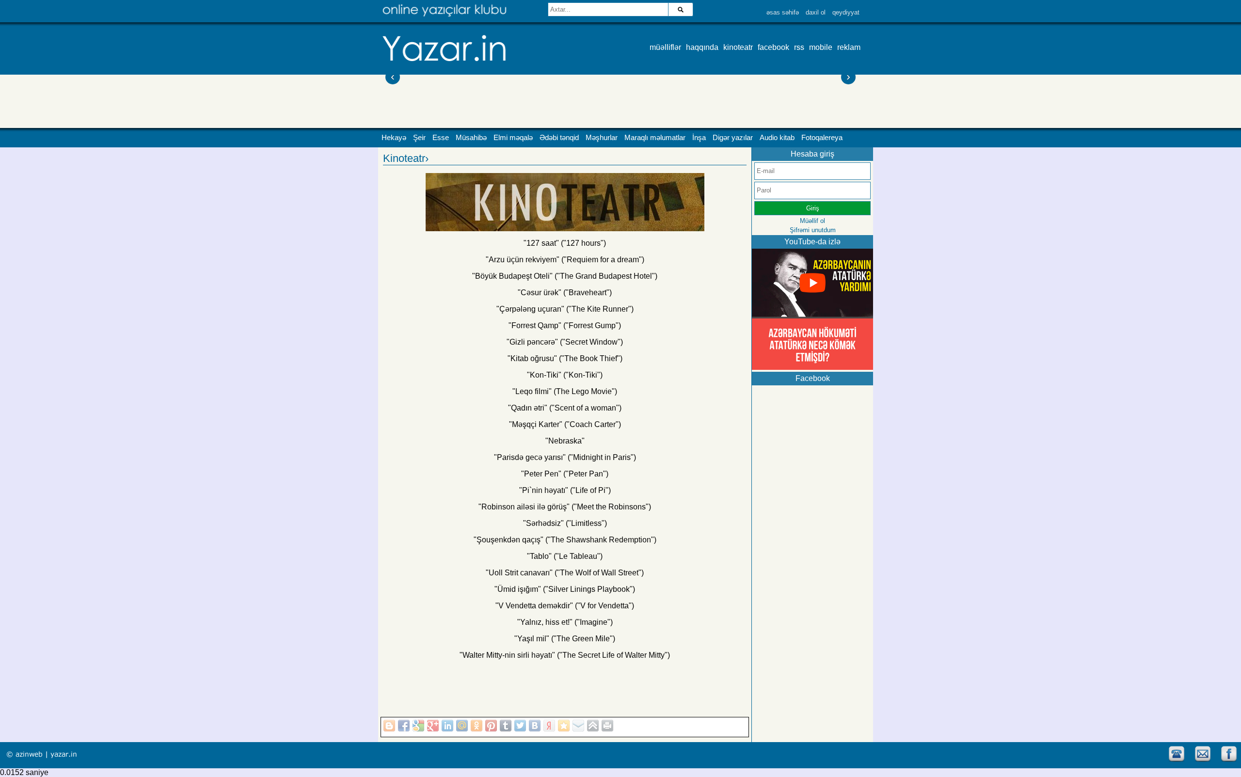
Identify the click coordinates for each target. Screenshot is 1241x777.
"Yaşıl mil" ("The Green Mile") (564, 638)
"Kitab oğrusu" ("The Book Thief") (565, 358)
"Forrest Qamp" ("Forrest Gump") (565, 325)
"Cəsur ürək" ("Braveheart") (565, 292)
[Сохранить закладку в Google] (418, 725)
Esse (440, 138)
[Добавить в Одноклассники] (476, 725)
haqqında (702, 47)
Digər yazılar (733, 138)
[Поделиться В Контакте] (535, 725)
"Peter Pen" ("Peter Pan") (564, 474)
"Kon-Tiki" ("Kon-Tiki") (565, 375)
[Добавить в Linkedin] (447, 725)
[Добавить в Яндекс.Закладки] (549, 725)
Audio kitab (777, 138)
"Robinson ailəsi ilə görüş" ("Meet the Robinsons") (564, 507)
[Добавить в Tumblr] (505, 725)
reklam (848, 47)
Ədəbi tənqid (559, 138)
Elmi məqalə (513, 138)
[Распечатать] (607, 725)
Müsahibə (471, 138)
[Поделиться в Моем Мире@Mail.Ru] (462, 725)
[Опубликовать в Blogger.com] (389, 725)
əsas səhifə (782, 12)
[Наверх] (593, 725)
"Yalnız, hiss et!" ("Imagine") (565, 622)
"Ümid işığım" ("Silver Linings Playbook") (564, 589)
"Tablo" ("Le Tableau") (565, 556)
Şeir (419, 138)
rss (799, 47)
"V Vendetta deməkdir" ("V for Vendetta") (564, 606)
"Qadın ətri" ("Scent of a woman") (564, 408)
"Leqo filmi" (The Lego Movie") (564, 391)
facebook (773, 47)
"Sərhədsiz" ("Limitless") (565, 523)
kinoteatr (738, 47)
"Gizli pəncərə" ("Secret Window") (565, 342)
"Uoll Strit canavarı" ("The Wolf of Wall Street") (565, 573)
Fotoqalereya (822, 138)
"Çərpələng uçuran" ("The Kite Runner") (565, 309)
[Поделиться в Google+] (433, 725)
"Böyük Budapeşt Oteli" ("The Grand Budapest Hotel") (564, 276)
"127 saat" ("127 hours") (565, 243)
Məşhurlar (602, 138)
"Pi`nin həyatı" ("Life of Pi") (565, 490)
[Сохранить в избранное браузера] (564, 725)
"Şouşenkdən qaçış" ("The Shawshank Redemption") (565, 540)
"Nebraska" (565, 441)
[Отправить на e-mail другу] (578, 725)
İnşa (699, 138)
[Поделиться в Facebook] (404, 725)
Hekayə (394, 138)
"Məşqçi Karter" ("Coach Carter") (565, 424)
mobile (820, 47)
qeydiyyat (845, 12)
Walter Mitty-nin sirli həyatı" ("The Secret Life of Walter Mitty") (566, 655)
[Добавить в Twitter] (520, 725)
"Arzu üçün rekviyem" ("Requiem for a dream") (565, 259)
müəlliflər (665, 47)
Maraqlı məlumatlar (654, 138)
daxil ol (816, 12)
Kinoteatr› (406, 158)
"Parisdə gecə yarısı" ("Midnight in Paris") (565, 457)
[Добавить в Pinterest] (491, 725)
